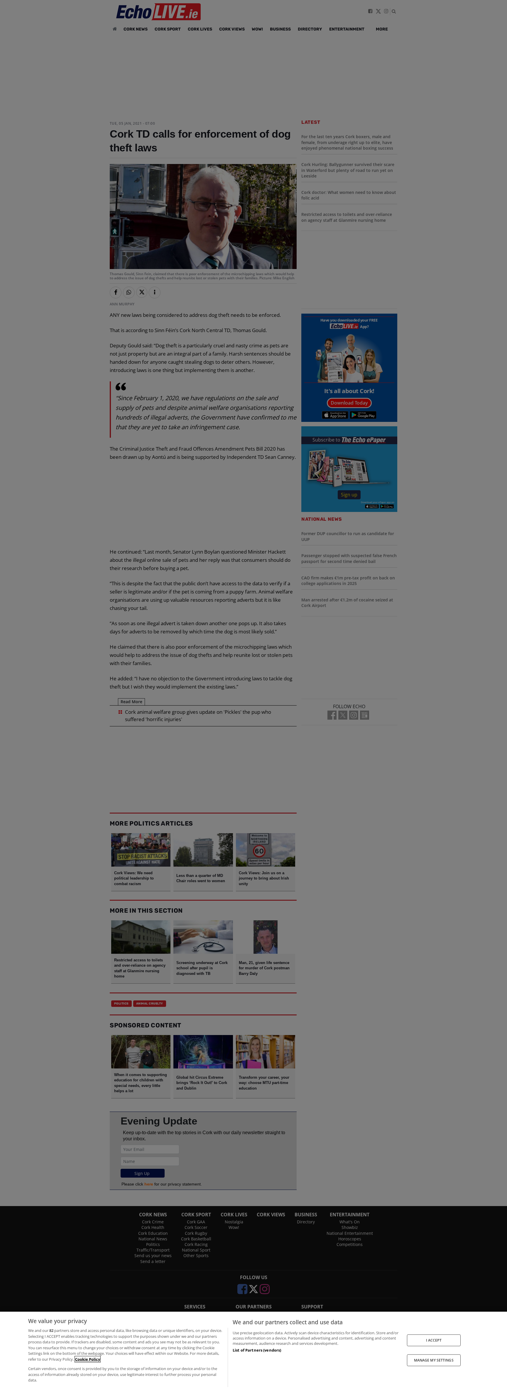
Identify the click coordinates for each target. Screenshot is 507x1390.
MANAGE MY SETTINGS (434, 1360)
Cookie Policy (87, 1359)
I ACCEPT (434, 1339)
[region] (253, 1351)
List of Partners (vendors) (257, 1350)
